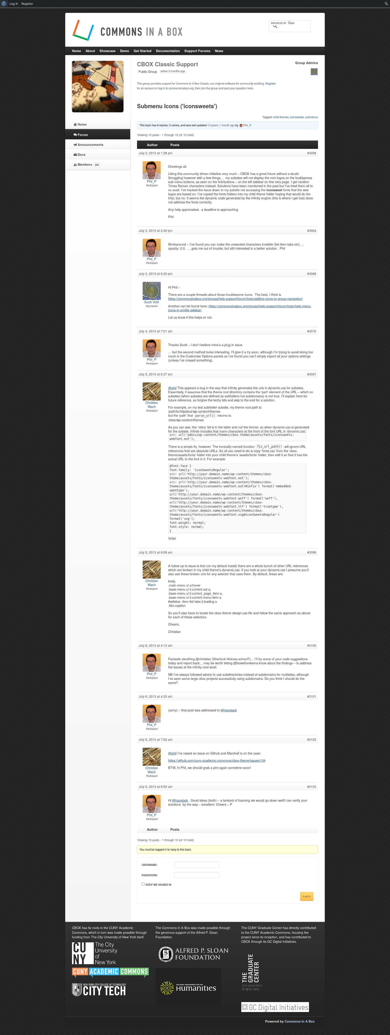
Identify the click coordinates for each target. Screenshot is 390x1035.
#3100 (311, 645)
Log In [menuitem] (13, 3)
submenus (311, 117)
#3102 (311, 739)
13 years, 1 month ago (221, 125)
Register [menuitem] (27, 3)
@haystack (229, 710)
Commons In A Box (300, 1021)
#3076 (311, 331)
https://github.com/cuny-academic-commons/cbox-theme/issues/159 (216, 760)
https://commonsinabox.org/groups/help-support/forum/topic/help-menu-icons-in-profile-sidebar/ (239, 308)
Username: (150, 865)
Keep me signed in (158, 885)
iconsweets (297, 117)
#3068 (311, 273)
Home (82, 124)
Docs (82, 154)
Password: (150, 875)
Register (270, 83)
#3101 (311, 696)
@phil (172, 387)
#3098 (311, 552)
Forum (83, 134)
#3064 (311, 230)
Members (88, 164)
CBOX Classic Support (167, 64)
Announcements (90, 144)
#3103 (311, 786)
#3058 (311, 153)
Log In (307, 896)
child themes (281, 117)
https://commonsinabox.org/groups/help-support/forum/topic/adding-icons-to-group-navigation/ (235, 298)
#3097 (311, 374)
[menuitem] (4, 3)
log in (161, 88)
